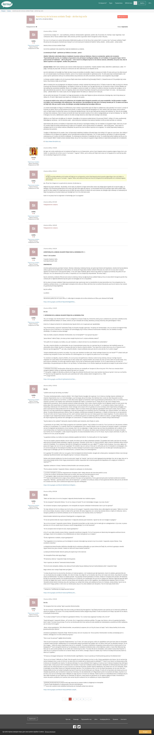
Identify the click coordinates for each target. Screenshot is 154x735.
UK (149, 3)
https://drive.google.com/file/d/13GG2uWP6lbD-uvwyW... (60, 689)
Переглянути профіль (33, 45)
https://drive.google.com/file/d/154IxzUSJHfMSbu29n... (60, 593)
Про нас (68, 719)
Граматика (118, 3)
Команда (76, 719)
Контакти (123, 719)
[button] (135, 3)
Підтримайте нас (86, 719)
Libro (95, 719)
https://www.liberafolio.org (53, 141)
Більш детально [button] (50, 732)
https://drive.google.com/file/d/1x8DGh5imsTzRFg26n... (60, 485)
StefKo (40, 19)
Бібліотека (128, 3)
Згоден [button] (145, 732)
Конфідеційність (105, 719)
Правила (115, 719)
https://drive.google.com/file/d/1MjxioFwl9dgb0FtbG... (59, 302)
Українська (32, 718)
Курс (110, 3)
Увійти (142, 3)
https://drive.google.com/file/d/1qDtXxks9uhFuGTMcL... (60, 379)
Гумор (9, 11)
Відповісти (123, 17)
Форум (3, 11)
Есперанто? (103, 3)
